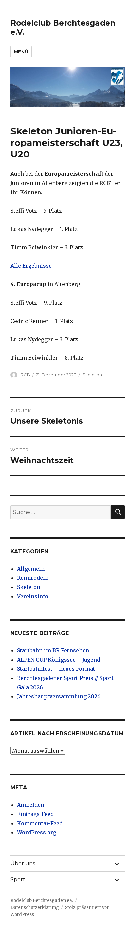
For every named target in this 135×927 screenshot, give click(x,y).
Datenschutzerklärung (34, 907)
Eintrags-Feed (35, 814)
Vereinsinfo (32, 596)
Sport (17, 879)
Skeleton (92, 374)
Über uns (22, 863)
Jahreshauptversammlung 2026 (59, 696)
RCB (25, 374)
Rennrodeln (32, 578)
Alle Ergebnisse (31, 265)
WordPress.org (36, 832)
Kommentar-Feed (40, 823)
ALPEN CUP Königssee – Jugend (58, 659)
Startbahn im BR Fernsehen (53, 650)
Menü (21, 51)
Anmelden (30, 805)
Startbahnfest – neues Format (56, 669)
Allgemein (31, 568)
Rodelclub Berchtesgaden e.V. (41, 900)
